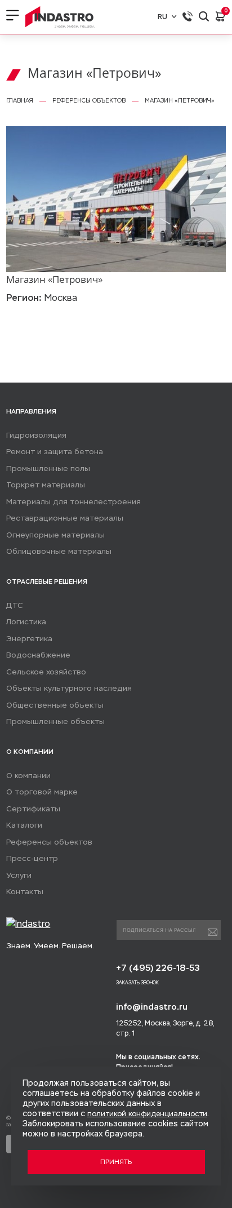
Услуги (19, 875)
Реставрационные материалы (64, 518)
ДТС (14, 605)
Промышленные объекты (55, 721)
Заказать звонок (137, 982)
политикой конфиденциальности (147, 1113)
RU (162, 17)
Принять (116, 1162)
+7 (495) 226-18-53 (157, 967)
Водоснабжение (38, 655)
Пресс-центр (32, 858)
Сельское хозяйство (46, 672)
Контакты (24, 891)
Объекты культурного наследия (69, 688)
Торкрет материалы (45, 485)
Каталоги (24, 825)
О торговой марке (42, 792)
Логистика (26, 622)
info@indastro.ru (152, 1006)
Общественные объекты (55, 705)
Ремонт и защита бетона (54, 451)
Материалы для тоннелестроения (73, 502)
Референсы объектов (49, 842)
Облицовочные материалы (58, 551)
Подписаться (212, 932)
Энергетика (29, 638)
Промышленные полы (48, 468)
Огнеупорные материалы (55, 535)
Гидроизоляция (36, 435)
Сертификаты (33, 809)
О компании (28, 775)
